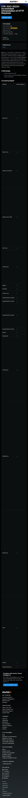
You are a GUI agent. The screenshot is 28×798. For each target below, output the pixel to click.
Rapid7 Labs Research (8, 740)
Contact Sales (5, 712)
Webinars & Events (7, 738)
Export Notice (5, 787)
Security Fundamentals (8, 743)
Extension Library (6, 754)
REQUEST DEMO (7, 17)
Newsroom (5, 722)
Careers (4, 729)
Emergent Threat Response (9, 736)
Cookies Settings (6, 795)
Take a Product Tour (7, 709)
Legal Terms (4, 783)
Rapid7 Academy (6, 756)
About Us (4, 718)
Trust (3, 789)
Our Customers (6, 723)
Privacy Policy (5, 785)
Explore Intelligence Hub (10, 685)
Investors (4, 727)
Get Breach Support (7, 711)
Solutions (4, 702)
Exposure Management (8, 699)
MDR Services (6, 700)
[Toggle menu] (26, 2)
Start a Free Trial (6, 707)
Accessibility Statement (7, 793)
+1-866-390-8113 (6, 763)
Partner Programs (7, 725)
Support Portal (6, 751)
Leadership (5, 720)
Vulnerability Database (8, 741)
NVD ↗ (4, 47)
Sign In (4, 749)
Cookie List (4, 791)
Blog (3, 735)
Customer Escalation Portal (9, 758)
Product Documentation (8, 752)
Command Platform (7, 697)
